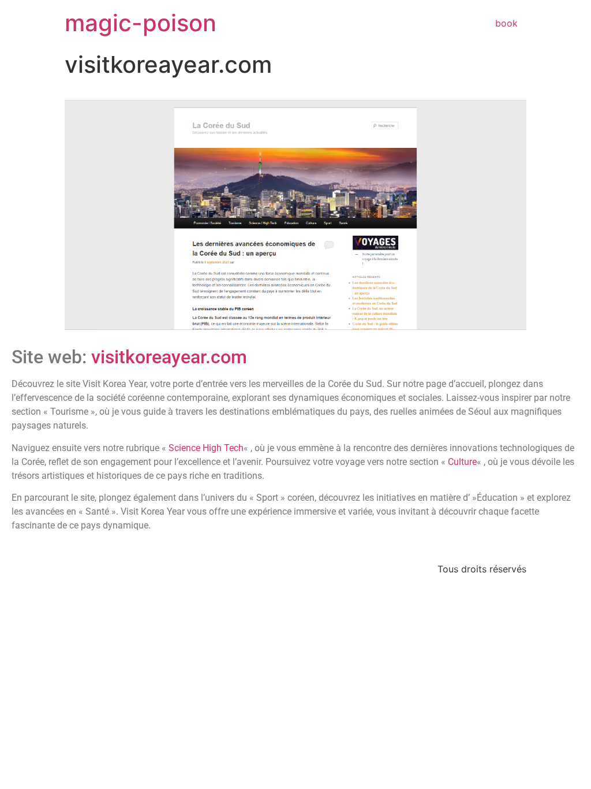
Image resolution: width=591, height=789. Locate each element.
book (506, 23)
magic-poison (140, 23)
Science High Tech (206, 447)
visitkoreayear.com (169, 357)
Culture (462, 461)
